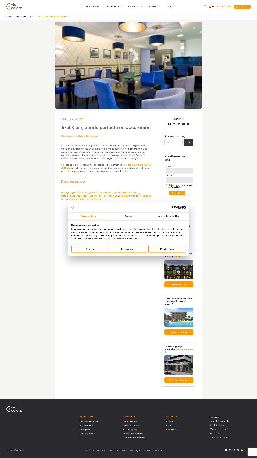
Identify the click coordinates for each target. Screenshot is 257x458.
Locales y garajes (88, 434)
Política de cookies (117, 450)
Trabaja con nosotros (133, 434)
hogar (136, 192)
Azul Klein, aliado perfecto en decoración (51, 16)
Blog (170, 6)
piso (105, 195)
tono (148, 195)
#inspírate (133, 6)
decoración (105, 192)
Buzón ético (215, 433)
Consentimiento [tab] (88, 216)
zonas (81, 199)
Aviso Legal (135, 450)
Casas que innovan (23, 17)
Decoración (67, 136)
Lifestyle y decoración (86, 136)
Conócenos (113, 6)
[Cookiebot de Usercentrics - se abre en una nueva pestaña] (174, 207)
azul (70, 192)
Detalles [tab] (128, 216)
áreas (64, 192)
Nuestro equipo (130, 430)
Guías (169, 426)
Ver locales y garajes (178, 380)
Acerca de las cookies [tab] (168, 216)
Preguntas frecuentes (220, 421)
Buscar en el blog (174, 136)
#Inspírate (171, 417)
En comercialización (89, 422)
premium (113, 195)
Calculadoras (172, 430)
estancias (127, 192)
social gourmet (127, 195)
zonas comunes (93, 199)
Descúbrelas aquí (179, 284)
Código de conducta (219, 429)
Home (8, 17)
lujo (91, 195)
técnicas (140, 195)
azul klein (78, 192)
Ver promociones (179, 332)
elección (116, 192)
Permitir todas (167, 249)
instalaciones (68, 195)
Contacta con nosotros (134, 438)
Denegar (90, 249)
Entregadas (85, 430)
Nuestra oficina (217, 425)
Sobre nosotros (130, 422)
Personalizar (127, 249)
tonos (64, 199)
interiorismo (82, 195)
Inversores (153, 6)
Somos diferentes (131, 426)
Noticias (170, 422)
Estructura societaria (219, 437)
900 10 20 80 (225, 6)
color (86, 192)
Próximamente (87, 426)
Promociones (92, 6)
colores (94, 192)
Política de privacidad (95, 450)
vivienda (72, 199)
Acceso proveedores (153, 450)
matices (98, 195)
